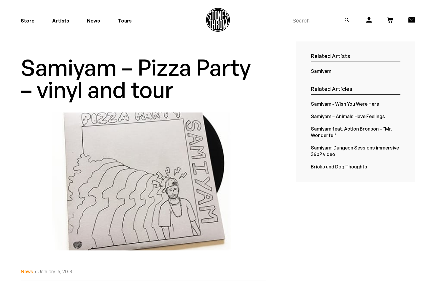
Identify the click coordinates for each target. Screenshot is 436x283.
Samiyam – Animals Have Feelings (348, 116)
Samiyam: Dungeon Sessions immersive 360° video (355, 151)
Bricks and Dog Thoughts (339, 167)
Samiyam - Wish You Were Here (345, 104)
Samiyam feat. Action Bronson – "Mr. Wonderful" (351, 132)
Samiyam (321, 71)
